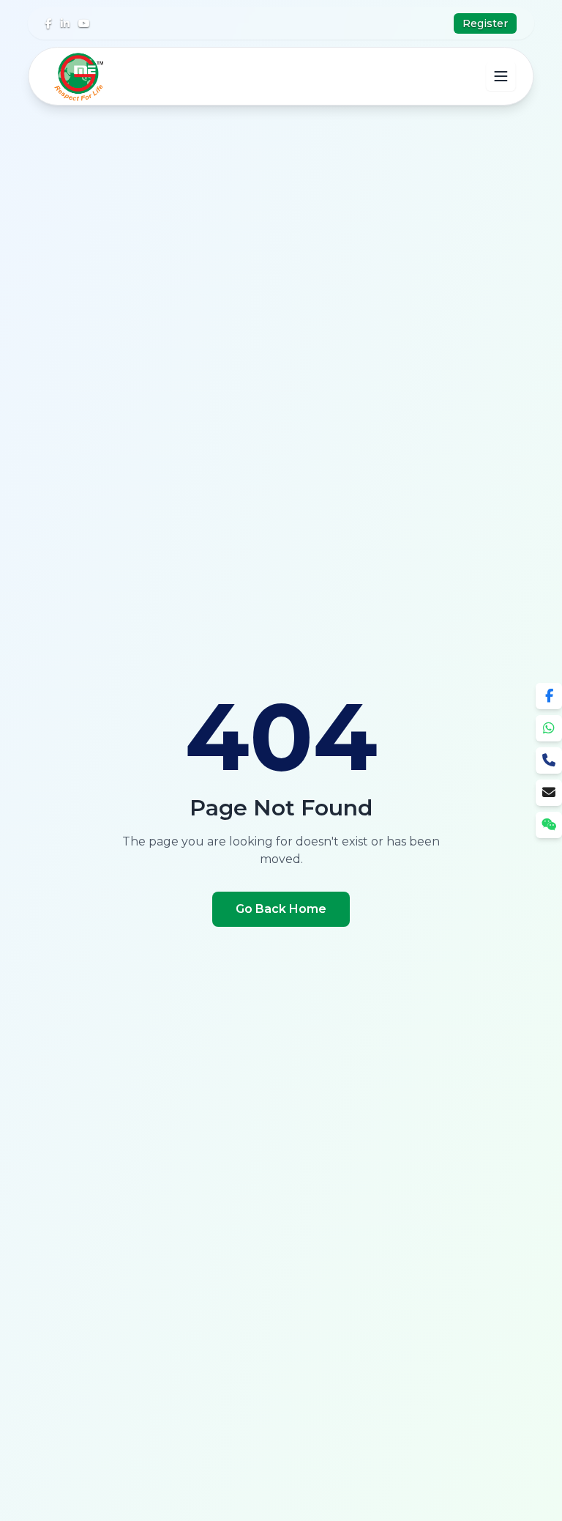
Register (485, 23)
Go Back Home (281, 909)
